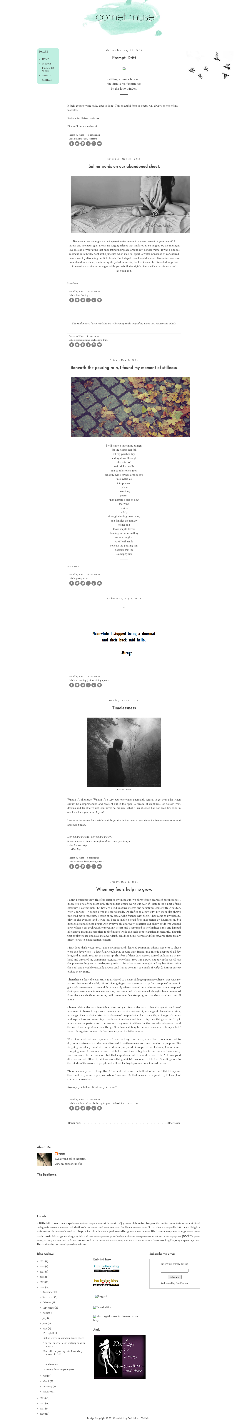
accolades (84, 1223)
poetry (79, 578)
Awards (46, 75)
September (49, 1307)
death (86, 861)
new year (101, 1236)
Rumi (126, 1240)
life (153, 1231)
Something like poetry (169, 1240)
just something (83, 340)
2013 (42, 1398)
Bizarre (128, 1223)
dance (65, 1227)
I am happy (78, 1231)
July (45, 1318)
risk (107, 1240)
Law (132, 1231)
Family (93, 861)
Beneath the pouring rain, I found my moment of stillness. (124, 368)
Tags (191, 1240)
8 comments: (93, 336)
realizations (96, 340)
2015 (42, 1282)
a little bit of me (83, 1103)
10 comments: (93, 676)
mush (40, 1236)
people (169, 1236)
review (102, 1240)
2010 (42, 1413)
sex (130, 1240)
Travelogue (65, 1244)
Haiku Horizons (90, 118)
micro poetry (170, 1231)
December (48, 1292)
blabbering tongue (101, 1103)
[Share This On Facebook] (71, 145)
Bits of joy (119, 1223)
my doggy (69, 1236)
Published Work (48, 70)
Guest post (168, 1227)
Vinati (61, 1153)
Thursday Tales (52, 1244)
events (117, 1227)
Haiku (79, 138)
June (45, 1323)
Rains (85, 578)
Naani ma (93, 1236)
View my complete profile (68, 1163)
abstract (75, 1223)
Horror (61, 1231)
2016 (42, 1277)
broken (179, 1223)
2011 (42, 1408)
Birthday (108, 1223)
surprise (185, 1240)
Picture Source (72, 283)
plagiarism (176, 1236)
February (48, 1386)
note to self (152, 1236)
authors (99, 1223)
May (45, 1328)
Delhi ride (86, 1227)
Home (45, 59)
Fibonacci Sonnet (140, 1227)
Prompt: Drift (124, 58)
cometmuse (57, 1227)
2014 (42, 1287)
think (105, 340)
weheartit (92, 126)
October (47, 1302)
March (46, 1381)
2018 (42, 1266)
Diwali (101, 1227)
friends (159, 1227)
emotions (109, 1227)
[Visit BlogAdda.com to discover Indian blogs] (118, 1320)
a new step (81, 680)
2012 (42, 1403)
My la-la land (82, 1236)
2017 (42, 1271)
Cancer (79, 861)
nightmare (130, 1236)
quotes (105, 680)
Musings (85, 295)
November (48, 1297)
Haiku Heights (190, 1227)
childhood (115, 1103)
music (47, 1236)
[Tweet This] (77, 145)
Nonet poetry (141, 1236)
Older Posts (173, 1123)
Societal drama (152, 1240)
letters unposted (142, 1231)
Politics (47, 1240)
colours (48, 1227)
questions (56, 1240)
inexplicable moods (97, 1231)
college (41, 1227)
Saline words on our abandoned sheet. (124, 167)
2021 (42, 1261)
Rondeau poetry (116, 1240)
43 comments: (93, 135)
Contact (47, 80)
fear (123, 1103)
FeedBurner (182, 1283)
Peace (162, 1236)
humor (129, 1103)
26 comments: (93, 291)
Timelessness (124, 708)
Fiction (151, 1227)
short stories (138, 1240)
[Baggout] (101, 1296)
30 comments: (93, 574)
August (47, 1313)
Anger (92, 1223)
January (47, 1391)
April (45, 1376)
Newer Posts (74, 1123)
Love (78, 295)
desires (94, 1227)
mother (190, 1231)
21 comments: (93, 1099)
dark (71, 1227)
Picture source (73, 566)
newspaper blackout (114, 1236)
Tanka (197, 1240)
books (172, 1223)
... (124, 606)
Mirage (46, 63)
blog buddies (162, 1223)
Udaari (74, 1244)
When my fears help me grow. (124, 890)
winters (82, 1244)
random (81, 1240)
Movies (197, 1231)
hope (55, 1231)
